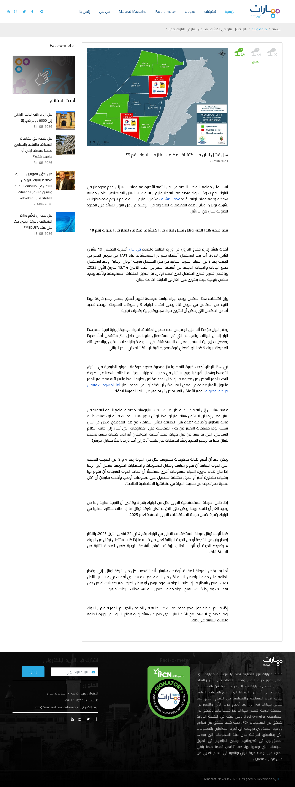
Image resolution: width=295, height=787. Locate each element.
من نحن (104, 11)
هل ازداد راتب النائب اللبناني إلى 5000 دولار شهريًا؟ (33, 117)
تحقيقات (210, 11)
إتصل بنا (84, 11)
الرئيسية (230, 11)
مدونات (190, 11)
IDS (279, 779)
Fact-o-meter (165, 11)
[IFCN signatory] (169, 692)
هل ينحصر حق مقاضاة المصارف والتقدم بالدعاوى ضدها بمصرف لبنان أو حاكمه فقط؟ (33, 147)
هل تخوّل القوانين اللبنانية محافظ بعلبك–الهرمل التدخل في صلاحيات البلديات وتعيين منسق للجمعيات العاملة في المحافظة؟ (33, 186)
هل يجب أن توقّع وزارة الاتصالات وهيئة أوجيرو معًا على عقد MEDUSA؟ (32, 221)
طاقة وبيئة (259, 29)
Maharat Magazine (132, 11)
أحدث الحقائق (62, 100)
